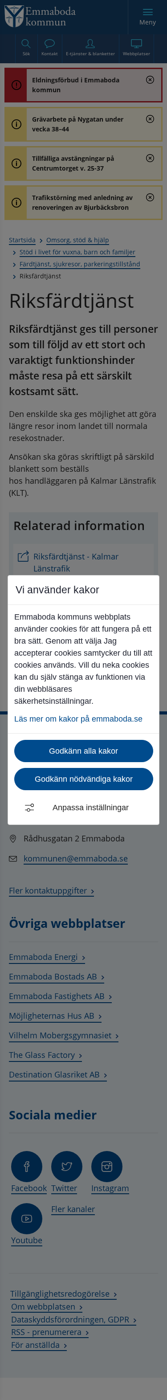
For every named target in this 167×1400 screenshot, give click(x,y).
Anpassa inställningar (91, 807)
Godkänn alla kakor (83, 751)
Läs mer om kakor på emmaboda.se (78, 718)
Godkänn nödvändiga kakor (84, 779)
